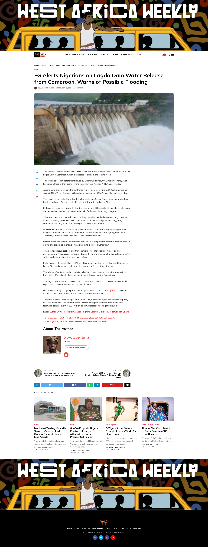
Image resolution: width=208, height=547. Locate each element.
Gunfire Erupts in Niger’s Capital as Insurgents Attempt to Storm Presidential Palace (84, 432)
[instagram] (107, 537)
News (44, 65)
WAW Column (97, 528)
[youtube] (112, 537)
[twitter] (101, 537)
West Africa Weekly (45, 448)
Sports (114, 425)
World (156, 425)
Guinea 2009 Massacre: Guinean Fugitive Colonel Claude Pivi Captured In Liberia (89, 311)
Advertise (86, 528)
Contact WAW (111, 528)
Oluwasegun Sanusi (46, 88)
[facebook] (95, 537)
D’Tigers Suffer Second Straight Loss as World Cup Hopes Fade (121, 431)
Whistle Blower (73, 528)
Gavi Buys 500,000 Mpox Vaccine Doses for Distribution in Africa (75, 321)
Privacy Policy (125, 528)
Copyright (137, 528)
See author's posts (76, 347)
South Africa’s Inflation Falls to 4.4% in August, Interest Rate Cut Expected (81, 318)
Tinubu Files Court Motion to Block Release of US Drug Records (156, 431)
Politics (150, 425)
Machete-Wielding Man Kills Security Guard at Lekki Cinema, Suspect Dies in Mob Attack (50, 432)
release (109, 171)
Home (36, 65)
